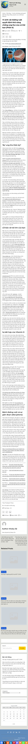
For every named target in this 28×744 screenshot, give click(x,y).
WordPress (17, 739)
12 (10, 714)
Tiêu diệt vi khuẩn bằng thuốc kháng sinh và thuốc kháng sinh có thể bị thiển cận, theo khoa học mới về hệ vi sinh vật (13, 466)
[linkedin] (16, 732)
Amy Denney (5, 46)
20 (14, 716)
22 (20, 716)
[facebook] (3, 37)
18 (7, 716)
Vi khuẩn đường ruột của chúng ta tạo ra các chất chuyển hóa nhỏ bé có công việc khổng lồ (13, 484)
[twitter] (7, 37)
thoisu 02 (15, 30)
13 (13, 714)
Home (3, 13)
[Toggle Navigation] (25, 4)
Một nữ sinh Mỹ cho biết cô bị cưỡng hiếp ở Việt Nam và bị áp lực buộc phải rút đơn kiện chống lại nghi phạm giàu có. (13, 602)
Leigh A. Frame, (6, 367)
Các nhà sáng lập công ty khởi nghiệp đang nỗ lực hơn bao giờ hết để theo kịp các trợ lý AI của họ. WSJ (13, 677)
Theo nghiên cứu (6, 256)
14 (17, 714)
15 (20, 714)
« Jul (13, 724)
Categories (5, 691)
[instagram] (10, 732)
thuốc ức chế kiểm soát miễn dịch (12, 163)
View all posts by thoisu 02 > (9, 532)
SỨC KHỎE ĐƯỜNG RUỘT (15, 43)
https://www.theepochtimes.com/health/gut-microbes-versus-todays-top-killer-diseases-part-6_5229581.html (13, 450)
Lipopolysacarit (6, 276)
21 (17, 716)
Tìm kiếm (22, 648)
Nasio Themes (21, 738)
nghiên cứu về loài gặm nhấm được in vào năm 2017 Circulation (13, 306)
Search (4, 645)
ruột (23, 427)
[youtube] (19, 732)
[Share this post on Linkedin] (10, 37)
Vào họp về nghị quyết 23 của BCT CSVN (11, 574)
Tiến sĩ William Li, (9, 110)
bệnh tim (15, 294)
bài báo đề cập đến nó (11, 312)
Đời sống (9, 13)
